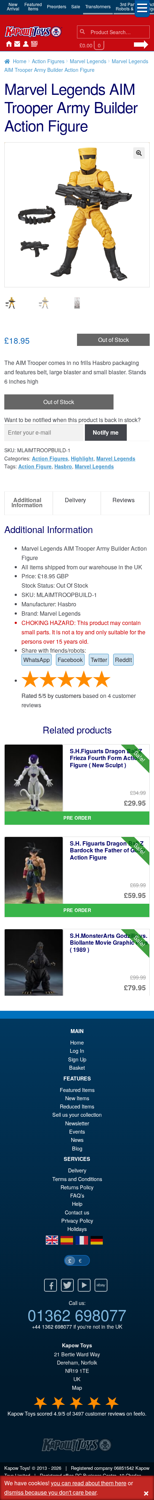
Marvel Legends (88, 61)
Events (77, 1131)
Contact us (77, 1212)
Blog (77, 1148)
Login (24, 44)
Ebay (101, 1285)
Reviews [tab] (123, 500)
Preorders (56, 6)
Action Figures (48, 61)
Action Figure (35, 466)
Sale (75, 6)
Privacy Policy (77, 1220)
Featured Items (77, 1089)
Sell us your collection (77, 1114)
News (33, 44)
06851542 (124, 1467)
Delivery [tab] (75, 500)
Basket (77, 1067)
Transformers (98, 6)
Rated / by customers (51, 695)
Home (7, 44)
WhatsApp (36, 660)
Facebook (70, 660)
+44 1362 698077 (52, 1326)
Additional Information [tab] (27, 502)
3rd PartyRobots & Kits (129, 6)
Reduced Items (77, 1106)
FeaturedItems (33, 6)
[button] (139, 153)
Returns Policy (77, 1187)
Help (77, 1203)
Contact (16, 44)
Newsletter (77, 1123)
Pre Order (77, 818)
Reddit (123, 660)
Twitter (99, 660)
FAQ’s (77, 1195)
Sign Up (77, 1059)
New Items (77, 1098)
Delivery (77, 1170)
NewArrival (13, 6)
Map (77, 1387)
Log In (77, 1050)
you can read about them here (88, 1483)
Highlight (82, 458)
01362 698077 (77, 1314)
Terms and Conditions (77, 1178)
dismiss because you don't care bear (50, 1492)
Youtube (84, 1285)
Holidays (77, 1228)
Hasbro (63, 466)
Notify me (106, 432)
